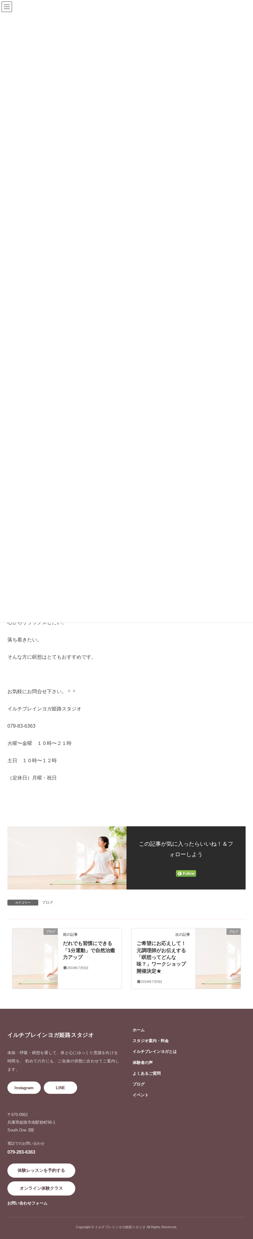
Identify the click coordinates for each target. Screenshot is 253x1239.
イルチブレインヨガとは (155, 1051)
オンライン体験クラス (41, 1188)
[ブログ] (35, 938)
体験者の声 (143, 1062)
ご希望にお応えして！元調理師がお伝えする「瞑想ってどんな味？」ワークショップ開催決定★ (161, 957)
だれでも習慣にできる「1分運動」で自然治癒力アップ (89, 950)
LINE (60, 1088)
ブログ (47, 902)
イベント (141, 1095)
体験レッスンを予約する (41, 1170)
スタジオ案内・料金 (151, 1040)
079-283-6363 (21, 1152)
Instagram (24, 1088)
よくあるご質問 (147, 1073)
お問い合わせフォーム (27, 1203)
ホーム (139, 1030)
